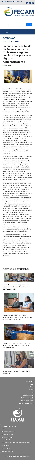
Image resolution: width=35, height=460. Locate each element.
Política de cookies (7, 434)
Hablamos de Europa (27, 401)
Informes (31, 384)
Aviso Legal (4, 429)
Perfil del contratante (27, 398)
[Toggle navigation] (7, 32)
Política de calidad (7, 437)
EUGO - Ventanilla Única (26, 403)
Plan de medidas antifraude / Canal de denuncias (16, 443)
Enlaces (31, 387)
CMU (32, 392)
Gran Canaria (5, 1)
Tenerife (19, 1)
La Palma (12, 1)
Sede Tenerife (5, 445)
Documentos (30, 381)
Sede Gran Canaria (7, 451)
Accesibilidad (5, 440)
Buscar (29, 24)
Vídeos (31, 389)
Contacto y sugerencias (8, 426)
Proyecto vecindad (28, 395)
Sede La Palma (5, 448)
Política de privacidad (7, 431)
